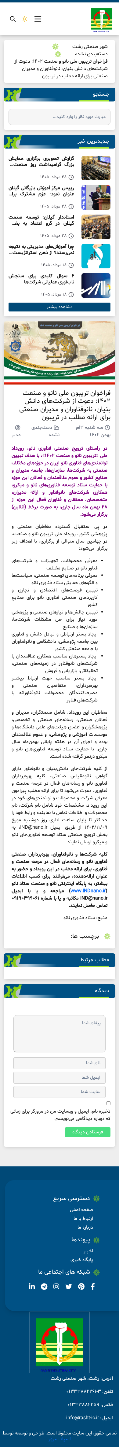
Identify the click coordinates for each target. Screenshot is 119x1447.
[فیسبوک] (92, 1287)
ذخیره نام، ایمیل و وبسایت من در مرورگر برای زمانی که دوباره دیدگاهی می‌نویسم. (60, 1115)
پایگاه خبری (81, 1260)
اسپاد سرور (60, 1439)
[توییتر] (68, 1287)
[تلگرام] (43, 1287)
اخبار (88, 1251)
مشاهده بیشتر (60, 307)
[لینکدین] (32, 1287)
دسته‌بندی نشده (91, 54)
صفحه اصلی (81, 1209)
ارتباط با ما (83, 1218)
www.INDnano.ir (88, 891)
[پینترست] (80, 1287)
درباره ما (85, 1227)
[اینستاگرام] (56, 1287)
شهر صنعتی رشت (90, 46)
